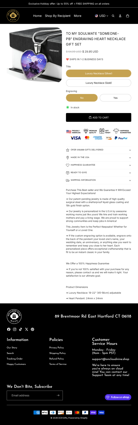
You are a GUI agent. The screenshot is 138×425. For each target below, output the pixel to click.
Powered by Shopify (78, 418)
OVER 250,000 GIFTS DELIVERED (87, 150)
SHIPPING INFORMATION (83, 180)
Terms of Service (57, 364)
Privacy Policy (56, 348)
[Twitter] (27, 329)
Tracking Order (15, 359)
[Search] (113, 16)
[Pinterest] (32, 329)
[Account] (120, 16)
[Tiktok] (21, 329)
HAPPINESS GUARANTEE (83, 165)
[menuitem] (77, 15)
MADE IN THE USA (80, 157)
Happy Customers (16, 364)
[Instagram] (15, 329)
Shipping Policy (57, 353)
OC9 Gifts (62, 418)
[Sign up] (58, 395)
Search (10, 353)
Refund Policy (56, 359)
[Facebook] (9, 329)
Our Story (12, 348)
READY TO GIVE (79, 173)
